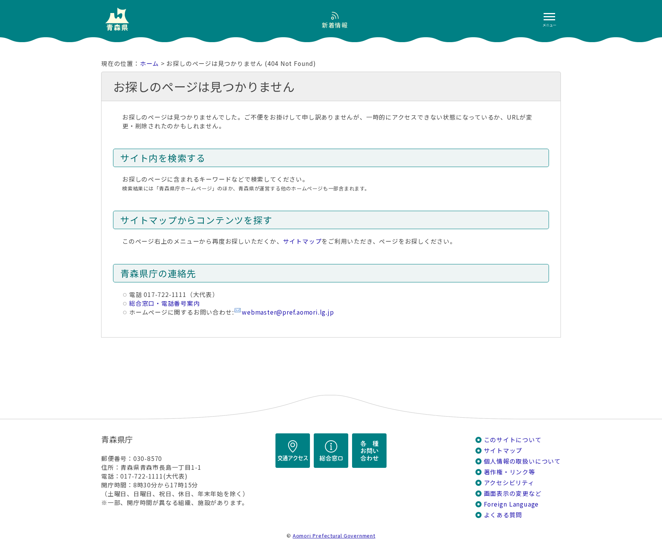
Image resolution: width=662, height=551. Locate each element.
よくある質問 (503, 514)
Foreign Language (511, 504)
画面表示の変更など (513, 493)
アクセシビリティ (509, 482)
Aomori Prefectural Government (334, 535)
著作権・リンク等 (509, 471)
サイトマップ (302, 241)
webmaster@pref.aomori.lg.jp (288, 312)
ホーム (149, 63)
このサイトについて (513, 439)
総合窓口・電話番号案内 (164, 303)
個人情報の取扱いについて (522, 461)
